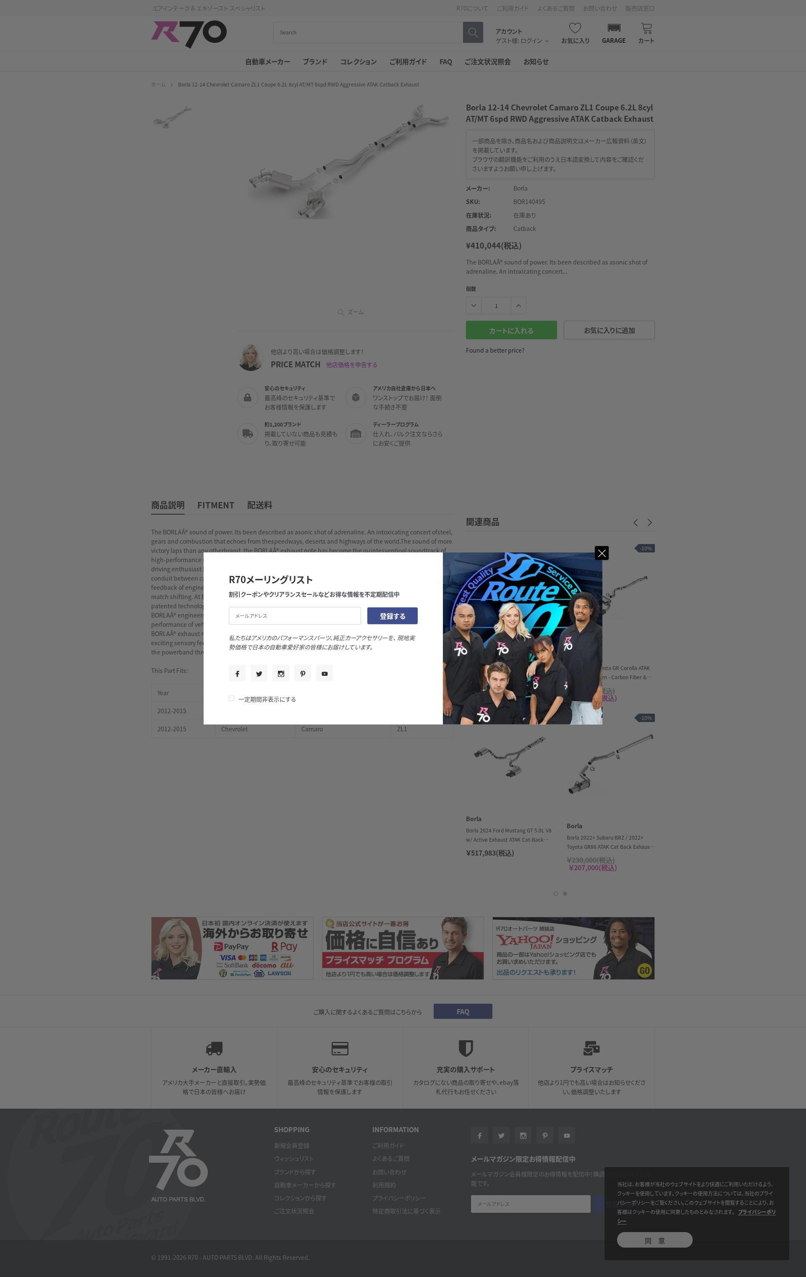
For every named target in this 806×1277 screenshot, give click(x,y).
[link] (237, 673)
